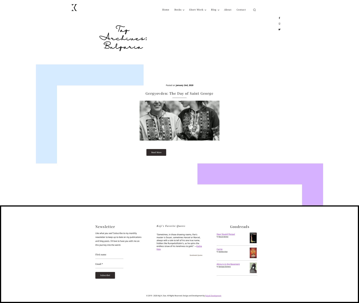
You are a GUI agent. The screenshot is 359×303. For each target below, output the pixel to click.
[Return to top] (350, 295)
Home (165, 9)
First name (100, 254)
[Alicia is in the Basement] (253, 272)
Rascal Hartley (223, 237)
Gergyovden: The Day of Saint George (179, 93)
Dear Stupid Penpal (226, 234)
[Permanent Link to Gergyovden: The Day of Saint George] (179, 139)
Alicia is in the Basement (228, 264)
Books (177, 9)
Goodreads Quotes (196, 255)
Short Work (196, 9)
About (228, 9)
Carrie (219, 249)
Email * (99, 264)
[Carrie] (253, 257)
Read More (156, 152)
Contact (241, 9)
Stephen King (223, 252)
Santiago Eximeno (225, 266)
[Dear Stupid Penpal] (253, 242)
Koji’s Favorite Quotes (171, 225)
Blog (213, 9)
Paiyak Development (213, 295)
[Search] (254, 10)
